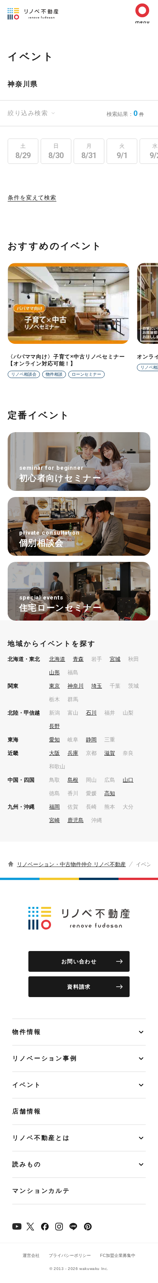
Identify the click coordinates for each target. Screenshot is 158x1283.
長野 (54, 726)
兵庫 (72, 753)
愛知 (54, 739)
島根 (72, 780)
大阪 (54, 753)
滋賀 (109, 753)
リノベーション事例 (44, 1058)
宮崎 (54, 820)
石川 (91, 713)
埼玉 (96, 686)
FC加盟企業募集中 (117, 1255)
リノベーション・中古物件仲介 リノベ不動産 (71, 864)
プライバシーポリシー (70, 1255)
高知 (109, 793)
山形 (54, 672)
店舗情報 (26, 1111)
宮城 (115, 659)
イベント (26, 1085)
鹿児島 (75, 820)
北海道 (57, 659)
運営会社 (31, 1255)
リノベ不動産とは (41, 1137)
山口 (128, 780)
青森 (78, 659)
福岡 (54, 807)
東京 (54, 686)
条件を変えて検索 (32, 198)
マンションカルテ (41, 1190)
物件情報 (26, 1032)
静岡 (91, 739)
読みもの (26, 1164)
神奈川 (75, 686)
